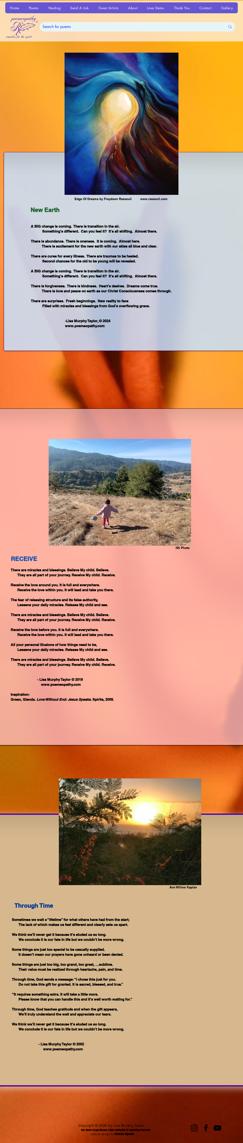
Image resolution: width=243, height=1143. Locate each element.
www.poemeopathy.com (85, 326)
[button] (33, 7)
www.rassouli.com (154, 199)
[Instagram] (194, 1128)
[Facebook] (205, 1128)
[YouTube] (217, 1128)
